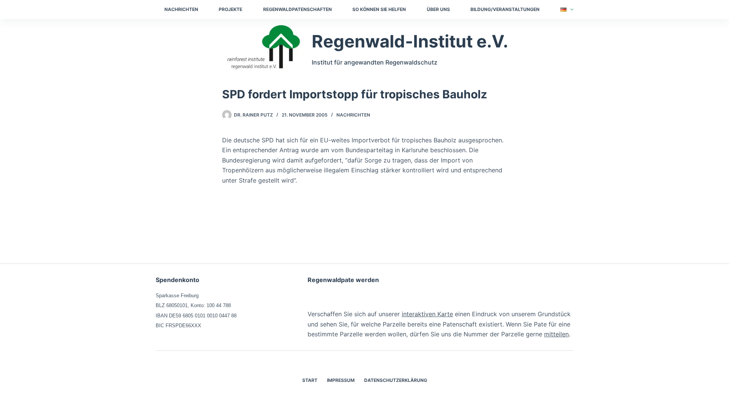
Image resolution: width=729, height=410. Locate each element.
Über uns (438, 9)
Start (309, 380)
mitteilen (556, 334)
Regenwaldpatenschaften (297, 9)
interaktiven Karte (427, 314)
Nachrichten (181, 9)
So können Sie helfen (379, 9)
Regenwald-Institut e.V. (410, 41)
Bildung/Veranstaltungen (505, 9)
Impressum (341, 380)
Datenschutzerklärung (395, 380)
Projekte (230, 9)
